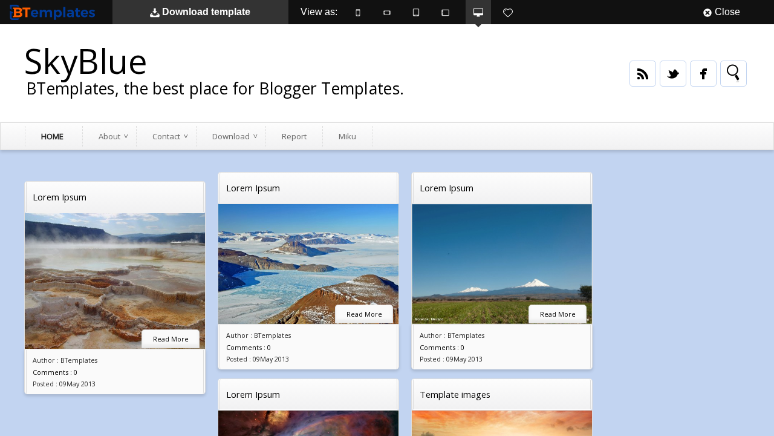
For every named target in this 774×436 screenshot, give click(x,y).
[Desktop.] (478, 12)
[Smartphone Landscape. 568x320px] (387, 12)
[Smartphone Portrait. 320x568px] (358, 12)
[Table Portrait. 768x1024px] (416, 12)
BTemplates (55, 12)
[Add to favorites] (508, 12)
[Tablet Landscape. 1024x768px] (445, 12)
